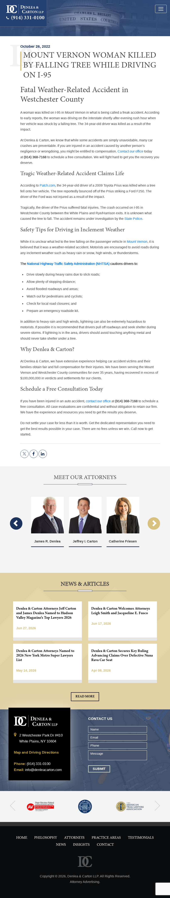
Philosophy (45, 838)
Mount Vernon (137, 241)
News (61, 845)
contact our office (98, 401)
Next (154, 523)
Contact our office (130, 151)
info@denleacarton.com (43, 770)
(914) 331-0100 (27, 18)
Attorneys (74, 838)
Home (21, 838)
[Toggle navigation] (161, 9)
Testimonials (141, 838)
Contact (105, 845)
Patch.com (47, 185)
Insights (81, 845)
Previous (16, 523)
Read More (85, 696)
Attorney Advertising (84, 882)
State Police (133, 218)
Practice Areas (106, 838)
